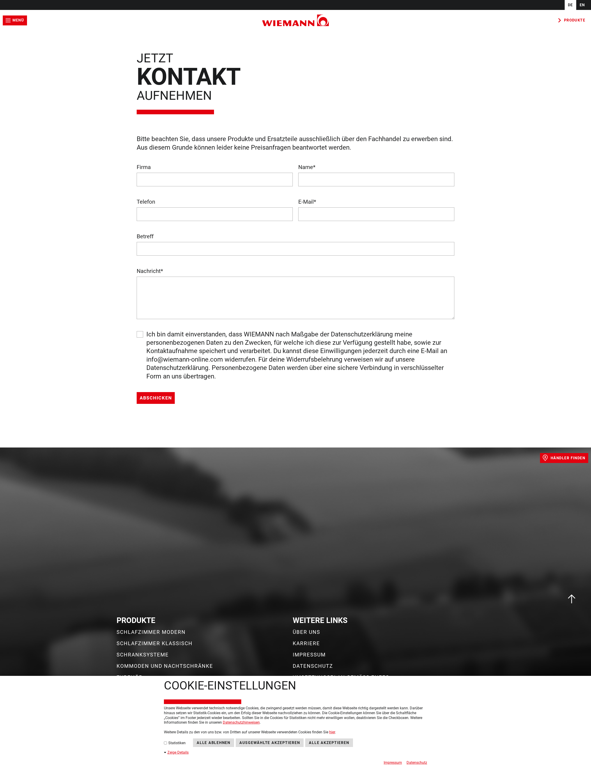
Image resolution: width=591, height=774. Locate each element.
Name (306, 167)
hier (332, 732)
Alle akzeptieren (329, 743)
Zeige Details (178, 752)
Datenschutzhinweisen (241, 722)
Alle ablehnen (213, 743)
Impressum (393, 762)
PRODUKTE (574, 20)
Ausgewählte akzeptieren (269, 743)
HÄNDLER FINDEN (568, 458)
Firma (144, 167)
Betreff (145, 236)
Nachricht (150, 271)
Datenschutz (417, 762)
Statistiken (176, 743)
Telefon (146, 202)
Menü (18, 20)
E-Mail (307, 202)
